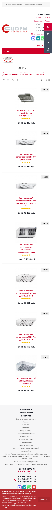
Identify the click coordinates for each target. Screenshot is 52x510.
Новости (26, 422)
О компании (26, 410)
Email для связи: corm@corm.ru (26, 461)
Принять (44, 499)
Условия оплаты (26, 442)
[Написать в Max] (33, 38)
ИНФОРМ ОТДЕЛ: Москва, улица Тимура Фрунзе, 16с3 (26, 464)
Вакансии (26, 425)
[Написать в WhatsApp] (43, 38)
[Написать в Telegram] (38, 38)
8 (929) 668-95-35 (42, 30)
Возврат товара (26, 430)
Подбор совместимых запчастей (26, 448)
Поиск (3, 9)
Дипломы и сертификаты (26, 419)
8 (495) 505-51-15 (42, 27)
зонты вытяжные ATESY (34, 74)
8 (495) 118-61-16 (42, 24)
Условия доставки (26, 439)
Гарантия (26, 428)
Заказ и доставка (26, 413)
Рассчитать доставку (26, 445)
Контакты (26, 416)
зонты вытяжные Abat (12, 74)
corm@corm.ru (43, 14)
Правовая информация (26, 433)
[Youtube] (34, 487)
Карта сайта (26, 451)
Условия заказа (26, 436)
